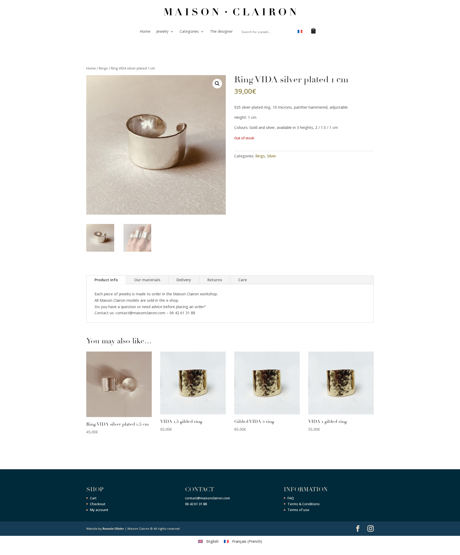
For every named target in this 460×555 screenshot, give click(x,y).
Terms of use (298, 509)
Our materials (147, 279)
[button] (217, 83)
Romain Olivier (113, 528)
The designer (221, 31)
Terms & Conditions (304, 503)
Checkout (97, 503)
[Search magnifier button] (287, 31)
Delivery (183, 279)
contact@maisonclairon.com (207, 498)
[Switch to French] (300, 32)
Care (242, 279)
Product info (106, 279)
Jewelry (162, 31)
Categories (189, 31)
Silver (271, 155)
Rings (103, 68)
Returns (214, 279)
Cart (93, 498)
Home (145, 31)
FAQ (291, 498)
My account (99, 509)
